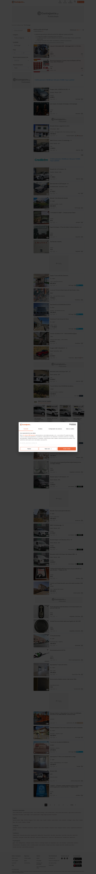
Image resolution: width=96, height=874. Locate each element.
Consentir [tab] (26, 428)
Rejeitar (29, 448)
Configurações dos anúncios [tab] (55, 428)
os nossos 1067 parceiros (29, 435)
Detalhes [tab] (40, 428)
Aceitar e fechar (66, 448)
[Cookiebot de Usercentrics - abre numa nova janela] (70, 425)
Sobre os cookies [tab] (70, 428)
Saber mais (47, 448)
